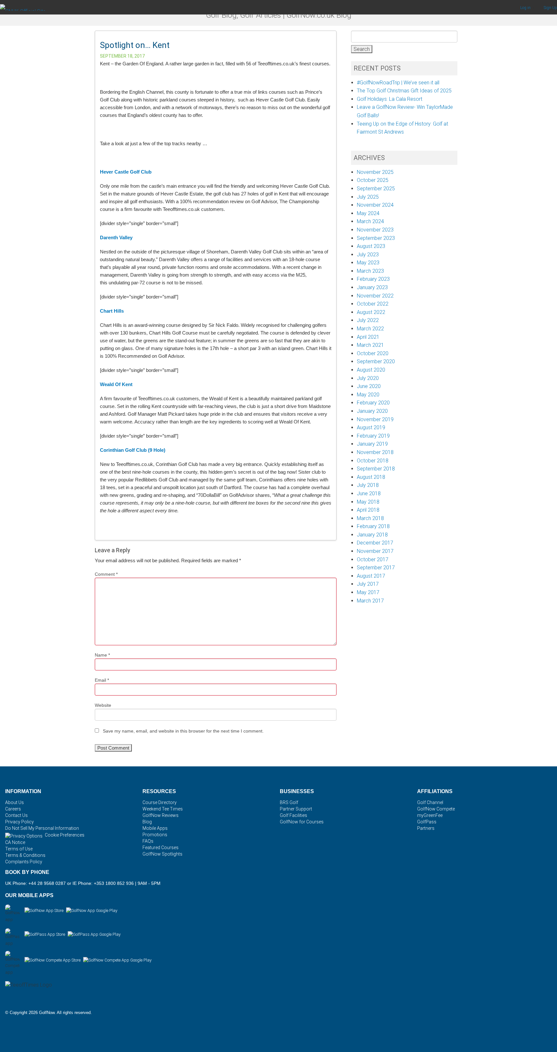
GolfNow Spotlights (162, 854)
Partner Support (296, 808)
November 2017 (375, 551)
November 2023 (375, 230)
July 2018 (368, 485)
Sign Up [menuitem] (550, 7)
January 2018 (372, 535)
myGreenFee (430, 815)
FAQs (147, 841)
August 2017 (371, 576)
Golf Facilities (293, 815)
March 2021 (370, 345)
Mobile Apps (155, 828)
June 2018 (369, 493)
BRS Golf (289, 802)
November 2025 (375, 172)
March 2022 (370, 329)
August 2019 (371, 427)
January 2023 (372, 287)
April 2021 (368, 337)
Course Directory (159, 802)
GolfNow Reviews (160, 815)
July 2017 (368, 584)
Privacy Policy (19, 821)
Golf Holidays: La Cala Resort (389, 99)
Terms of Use (19, 848)
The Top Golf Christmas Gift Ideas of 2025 (404, 91)
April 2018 (368, 510)
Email (102, 680)
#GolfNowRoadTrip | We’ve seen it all (398, 83)
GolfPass (426, 821)
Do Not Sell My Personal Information (42, 828)
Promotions (154, 834)
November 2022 (375, 296)
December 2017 (375, 543)
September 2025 (376, 188)
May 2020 (368, 395)
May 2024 (368, 213)
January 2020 (372, 411)
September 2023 (376, 238)
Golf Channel (430, 802)
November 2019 (375, 419)
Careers (13, 808)
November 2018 (375, 452)
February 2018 (373, 526)
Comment (106, 574)
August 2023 (371, 246)
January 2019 (372, 444)
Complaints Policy (23, 861)
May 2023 (368, 263)
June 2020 (369, 386)
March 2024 (370, 221)
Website (103, 705)
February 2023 (373, 279)
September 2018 (376, 469)
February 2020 (373, 403)
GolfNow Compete (436, 808)
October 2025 (372, 180)
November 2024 (375, 205)
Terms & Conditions (25, 855)
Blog (147, 821)
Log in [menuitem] (526, 7)
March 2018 (370, 518)
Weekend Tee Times (162, 808)
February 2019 (373, 436)
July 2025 (368, 197)
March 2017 (370, 601)
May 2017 (368, 592)
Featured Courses (160, 847)
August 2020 (371, 370)
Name (102, 655)
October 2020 (372, 353)
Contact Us (16, 815)
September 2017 (376, 567)
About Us (14, 802)
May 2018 (368, 502)
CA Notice (15, 842)
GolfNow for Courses (302, 821)
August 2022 (371, 312)
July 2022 (368, 320)
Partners (426, 828)
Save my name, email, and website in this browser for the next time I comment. (183, 731)
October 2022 (372, 304)
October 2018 (372, 461)
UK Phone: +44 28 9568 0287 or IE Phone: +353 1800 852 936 (69, 883)
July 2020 (368, 378)
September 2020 (376, 361)
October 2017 (372, 559)
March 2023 (370, 271)
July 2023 (368, 254)
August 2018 (371, 477)
